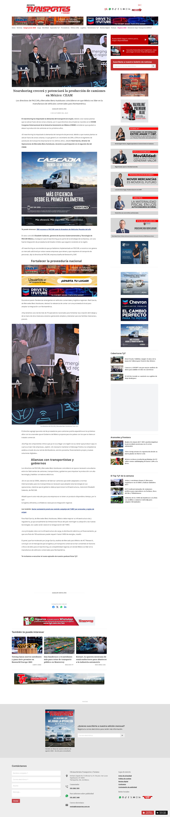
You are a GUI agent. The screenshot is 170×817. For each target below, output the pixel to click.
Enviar (15, 801)
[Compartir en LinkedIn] (65, 607)
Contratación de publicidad (127, 787)
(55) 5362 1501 (74, 788)
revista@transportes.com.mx (80, 806)
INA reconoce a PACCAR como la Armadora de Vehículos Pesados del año (64, 229)
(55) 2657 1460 (74, 797)
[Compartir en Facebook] (53, 607)
